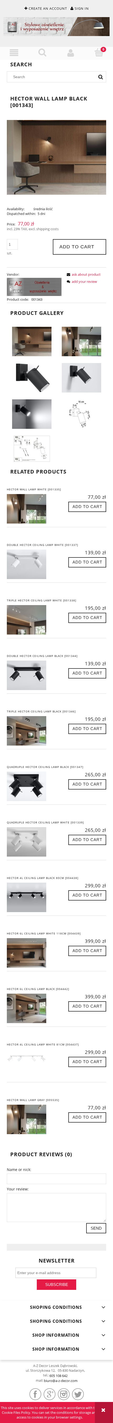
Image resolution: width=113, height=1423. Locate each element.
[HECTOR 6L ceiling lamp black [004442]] (31, 1008)
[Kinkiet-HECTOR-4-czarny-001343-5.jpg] (32, 448)
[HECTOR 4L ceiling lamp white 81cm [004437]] (31, 1064)
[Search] (100, 77)
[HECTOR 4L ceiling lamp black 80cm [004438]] (31, 897)
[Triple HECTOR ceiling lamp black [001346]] (31, 731)
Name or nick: (19, 1169)
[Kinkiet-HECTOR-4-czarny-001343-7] (32, 341)
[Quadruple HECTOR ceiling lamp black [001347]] (31, 786)
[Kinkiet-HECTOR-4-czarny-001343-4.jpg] (81, 413)
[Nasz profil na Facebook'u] (35, 1394)
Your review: (18, 1188)
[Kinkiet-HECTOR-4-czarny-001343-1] (32, 377)
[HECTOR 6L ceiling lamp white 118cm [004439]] (31, 953)
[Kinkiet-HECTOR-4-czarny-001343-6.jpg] (81, 341)
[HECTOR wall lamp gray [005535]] (31, 1119)
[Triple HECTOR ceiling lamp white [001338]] (31, 620)
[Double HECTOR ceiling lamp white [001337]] (31, 564)
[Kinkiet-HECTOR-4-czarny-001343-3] (32, 413)
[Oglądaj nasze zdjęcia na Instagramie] (63, 1394)
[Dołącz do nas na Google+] (49, 1394)
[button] (14, 53)
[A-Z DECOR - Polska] (34, 286)
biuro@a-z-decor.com (61, 1380)
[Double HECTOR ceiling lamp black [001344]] (31, 675)
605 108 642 (58, 1375)
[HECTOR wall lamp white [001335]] (31, 509)
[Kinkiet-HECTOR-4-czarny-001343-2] (81, 377)
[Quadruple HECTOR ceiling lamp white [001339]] (31, 842)
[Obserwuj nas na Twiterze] (78, 1394)
